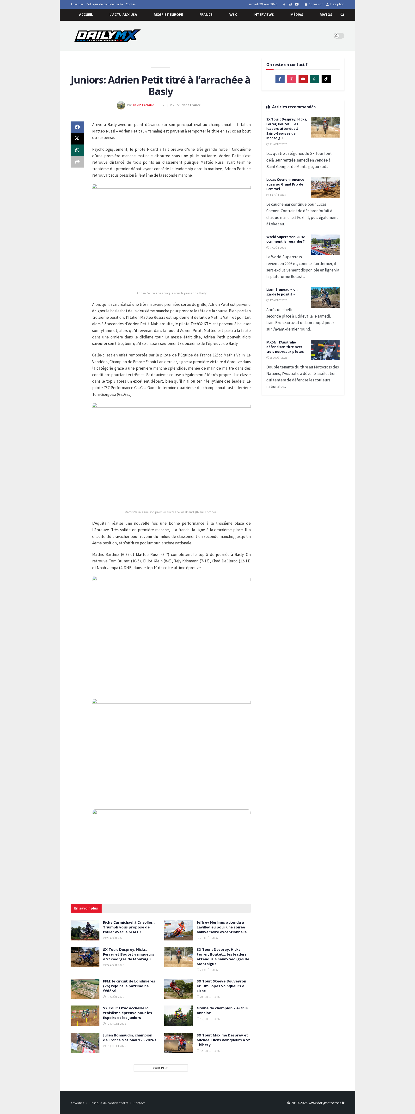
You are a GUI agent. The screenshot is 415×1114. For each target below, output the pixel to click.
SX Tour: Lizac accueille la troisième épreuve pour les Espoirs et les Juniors (127, 1013)
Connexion (315, 4)
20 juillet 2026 (209, 997)
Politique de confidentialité (104, 4)
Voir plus (161, 1068)
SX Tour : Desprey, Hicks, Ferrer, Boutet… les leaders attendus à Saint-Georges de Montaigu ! (223, 956)
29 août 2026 (115, 938)
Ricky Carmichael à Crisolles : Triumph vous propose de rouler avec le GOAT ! (129, 927)
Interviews (263, 14)
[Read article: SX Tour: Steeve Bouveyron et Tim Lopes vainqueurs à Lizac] (178, 989)
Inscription (336, 4)
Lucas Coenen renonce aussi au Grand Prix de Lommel (285, 184)
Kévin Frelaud (143, 105)
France (206, 14)
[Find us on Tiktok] (326, 79)
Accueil (86, 14)
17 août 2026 (278, 300)
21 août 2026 (208, 970)
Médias (296, 14)
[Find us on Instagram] (290, 4)
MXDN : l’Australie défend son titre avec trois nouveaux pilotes (285, 347)
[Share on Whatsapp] (77, 150)
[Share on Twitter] (77, 139)
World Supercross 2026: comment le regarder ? (285, 239)
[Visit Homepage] (107, 35)
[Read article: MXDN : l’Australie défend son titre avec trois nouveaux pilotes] (325, 350)
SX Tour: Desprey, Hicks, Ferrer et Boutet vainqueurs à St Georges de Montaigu (128, 954)
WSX (233, 14)
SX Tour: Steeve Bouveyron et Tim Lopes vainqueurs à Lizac (221, 986)
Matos (326, 14)
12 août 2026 (115, 997)
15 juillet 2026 (116, 1046)
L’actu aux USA (123, 14)
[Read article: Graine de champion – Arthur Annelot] (178, 1016)
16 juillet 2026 (209, 1019)
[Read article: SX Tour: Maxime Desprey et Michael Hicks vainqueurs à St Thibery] (178, 1043)
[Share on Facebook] (77, 127)
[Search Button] (342, 15)
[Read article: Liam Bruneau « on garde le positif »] (325, 297)
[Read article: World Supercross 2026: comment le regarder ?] (325, 245)
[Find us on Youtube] (297, 4)
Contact (131, 4)
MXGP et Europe (168, 14)
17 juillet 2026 (116, 1023)
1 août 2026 (277, 195)
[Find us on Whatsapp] (314, 79)
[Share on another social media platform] (77, 162)
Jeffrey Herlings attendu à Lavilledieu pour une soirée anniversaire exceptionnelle (222, 927)
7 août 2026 (277, 247)
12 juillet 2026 (209, 1051)
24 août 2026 (115, 965)
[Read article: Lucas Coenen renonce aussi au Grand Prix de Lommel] (325, 187)
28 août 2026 (278, 357)
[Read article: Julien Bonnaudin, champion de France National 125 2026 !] (85, 1043)
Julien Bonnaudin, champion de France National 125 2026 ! (129, 1037)
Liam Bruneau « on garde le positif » (281, 291)
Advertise (77, 4)
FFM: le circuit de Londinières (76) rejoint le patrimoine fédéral (129, 986)
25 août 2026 (208, 938)
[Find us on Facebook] (284, 4)
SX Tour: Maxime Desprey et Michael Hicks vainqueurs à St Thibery (223, 1040)
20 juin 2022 (171, 105)
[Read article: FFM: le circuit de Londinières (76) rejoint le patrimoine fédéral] (85, 989)
